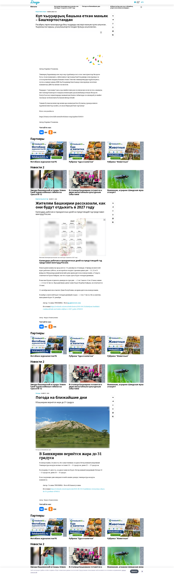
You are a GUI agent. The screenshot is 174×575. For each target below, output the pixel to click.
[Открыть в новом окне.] (43, 132)
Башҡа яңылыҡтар (42, 199)
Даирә (34, 1)
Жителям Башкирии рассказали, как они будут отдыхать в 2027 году (66, 7)
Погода (38, 393)
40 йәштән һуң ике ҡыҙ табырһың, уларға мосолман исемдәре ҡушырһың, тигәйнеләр (121, 7)
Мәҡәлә (33, 7)
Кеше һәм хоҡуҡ (41, 11)
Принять (134, 571)
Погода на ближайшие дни (91, 6)
